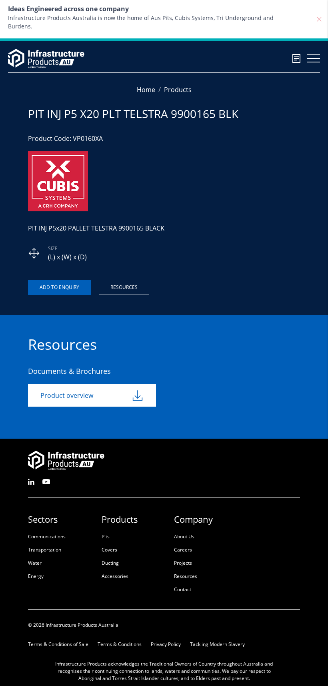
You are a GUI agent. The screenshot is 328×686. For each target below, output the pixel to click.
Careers (183, 549)
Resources (124, 287)
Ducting (110, 563)
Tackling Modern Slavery (217, 644)
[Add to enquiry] (59, 287)
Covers (109, 549)
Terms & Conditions (120, 644)
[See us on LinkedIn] (31, 481)
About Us (184, 536)
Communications (47, 536)
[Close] (319, 19)
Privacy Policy (166, 644)
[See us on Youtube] (46, 481)
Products (178, 89)
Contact (182, 589)
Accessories (115, 576)
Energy (36, 576)
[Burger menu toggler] (313, 58)
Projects (183, 563)
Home (146, 89)
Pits (106, 536)
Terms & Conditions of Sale (58, 644)
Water (35, 563)
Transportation (44, 549)
